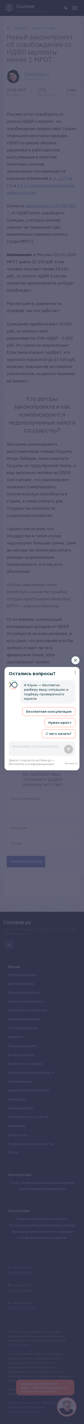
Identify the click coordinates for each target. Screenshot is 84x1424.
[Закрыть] (75, 660)
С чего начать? (58, 734)
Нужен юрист (59, 723)
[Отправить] (68, 749)
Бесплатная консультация (48, 712)
